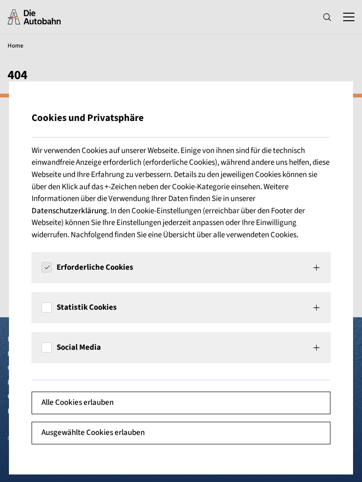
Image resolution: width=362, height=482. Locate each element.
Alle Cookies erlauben (77, 402)
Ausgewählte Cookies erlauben (93, 432)
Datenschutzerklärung (69, 211)
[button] (181, 267)
